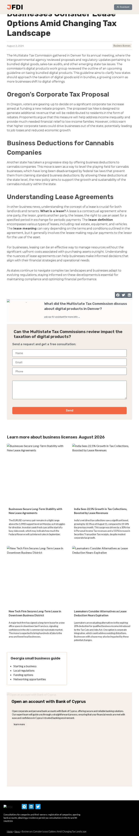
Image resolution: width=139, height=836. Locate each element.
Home (10, 831)
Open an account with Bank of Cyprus (49, 701)
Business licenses (121, 45)
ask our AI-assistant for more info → (62, 316)
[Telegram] (24, 806)
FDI (17, 7)
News (17, 831)
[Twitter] (38, 806)
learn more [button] (19, 724)
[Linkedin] (31, 806)
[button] (118, 295)
